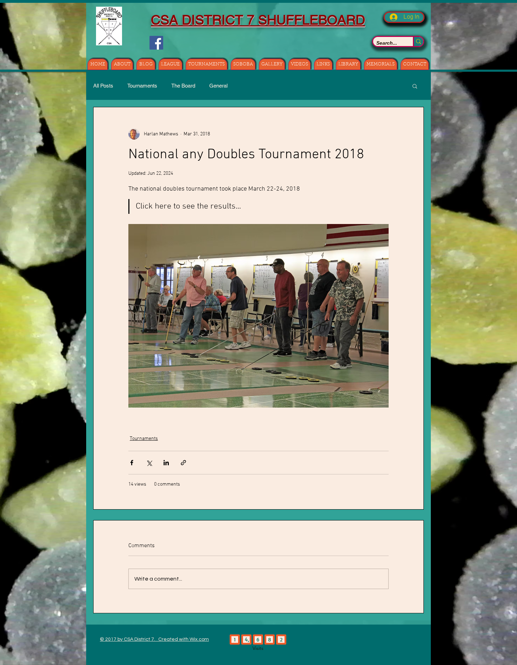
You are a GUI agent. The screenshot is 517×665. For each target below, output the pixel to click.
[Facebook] (156, 43)
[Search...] (418, 41)
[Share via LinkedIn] (166, 462)
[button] (414, 86)
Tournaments (142, 86)
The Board (183, 86)
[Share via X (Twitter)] (149, 462)
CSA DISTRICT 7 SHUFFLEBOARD (258, 20)
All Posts (103, 86)
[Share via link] (183, 462)
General (218, 86)
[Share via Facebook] (131, 462)
